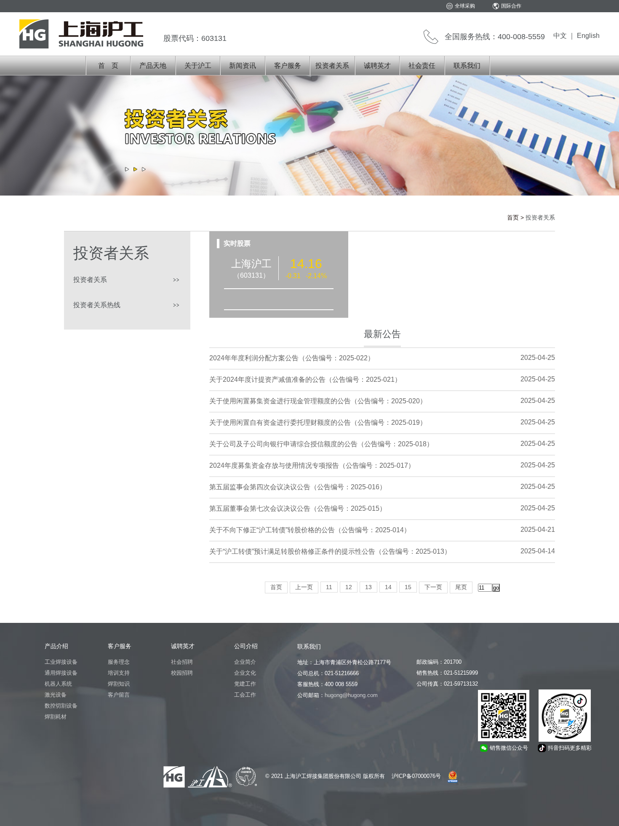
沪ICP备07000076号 (416, 776)
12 (348, 587)
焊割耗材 (56, 716)
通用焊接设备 (61, 673)
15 (408, 587)
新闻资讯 (242, 65)
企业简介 (245, 662)
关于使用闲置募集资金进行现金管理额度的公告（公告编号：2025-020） (318, 401)
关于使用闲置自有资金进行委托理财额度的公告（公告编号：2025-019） (318, 422)
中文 (560, 35)
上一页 (304, 587)
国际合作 (511, 6)
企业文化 (245, 673)
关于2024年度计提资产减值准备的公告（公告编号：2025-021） (305, 379)
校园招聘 (182, 673)
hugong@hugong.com (351, 695)
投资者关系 (332, 65)
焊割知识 (119, 684)
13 (368, 587)
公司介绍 (246, 646)
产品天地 (152, 65)
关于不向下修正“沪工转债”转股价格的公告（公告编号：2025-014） (310, 530)
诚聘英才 (377, 65)
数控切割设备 (61, 706)
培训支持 (119, 673)
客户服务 (287, 65)
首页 (513, 217)
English (588, 35)
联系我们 (467, 65)
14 (388, 587)
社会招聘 (182, 662)
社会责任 (421, 65)
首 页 (108, 65)
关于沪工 (197, 65)
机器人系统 (58, 684)
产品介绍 (56, 646)
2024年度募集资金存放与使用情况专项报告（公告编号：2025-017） (312, 465)
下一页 (433, 587)
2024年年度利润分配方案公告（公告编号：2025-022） (291, 358)
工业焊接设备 (61, 662)
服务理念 (119, 662)
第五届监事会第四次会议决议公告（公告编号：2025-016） (297, 487)
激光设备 (56, 695)
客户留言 (119, 695)
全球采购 (465, 6)
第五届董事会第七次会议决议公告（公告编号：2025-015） (297, 508)
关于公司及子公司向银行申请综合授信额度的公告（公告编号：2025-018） (321, 444)
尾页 (461, 587)
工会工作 (245, 695)
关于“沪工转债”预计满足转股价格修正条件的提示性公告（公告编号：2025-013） (330, 551)
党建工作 (245, 684)
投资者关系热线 (96, 304)
